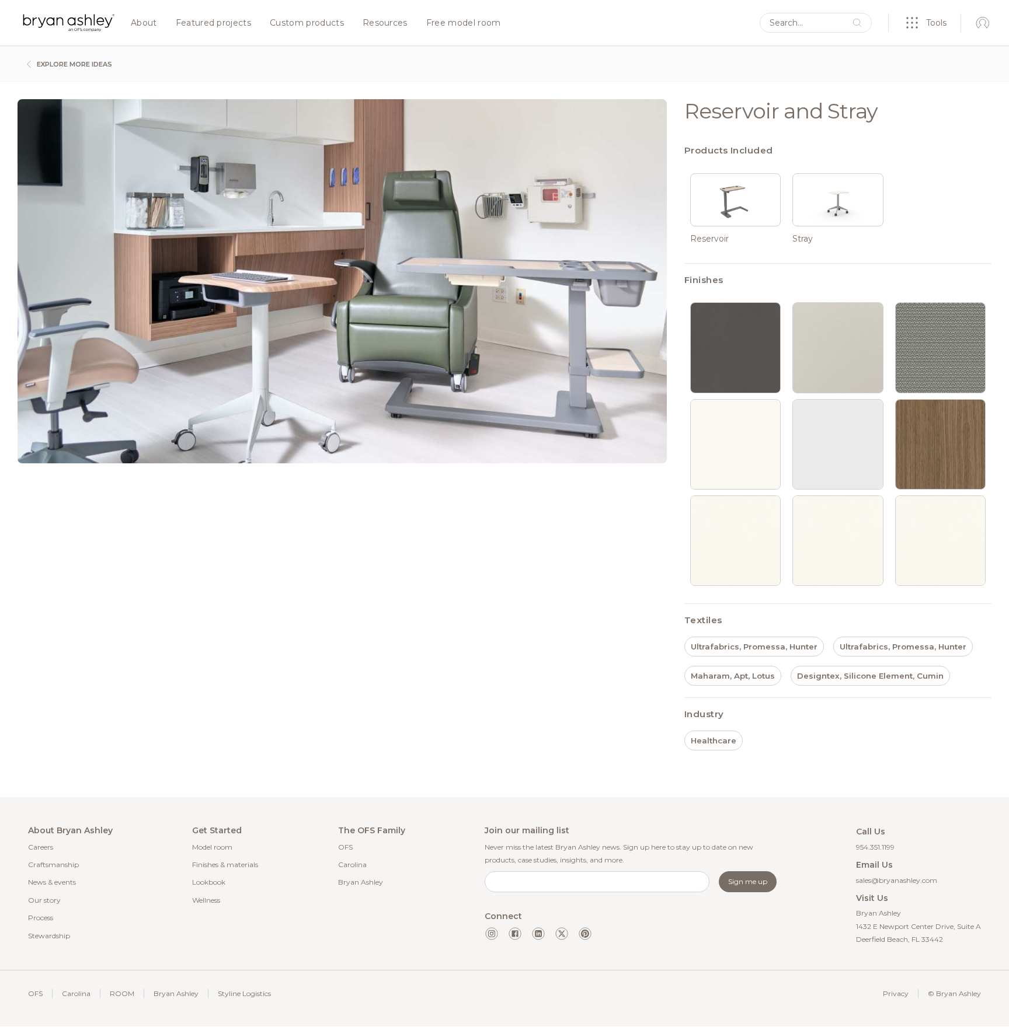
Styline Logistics (244, 993)
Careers (40, 847)
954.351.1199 (875, 847)
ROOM (122, 993)
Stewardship (49, 935)
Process (40, 917)
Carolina (352, 864)
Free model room (463, 23)
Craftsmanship (53, 864)
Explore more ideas (73, 64)
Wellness (206, 900)
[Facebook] (515, 934)
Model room (212, 847)
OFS (345, 847)
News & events (52, 882)
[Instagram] (492, 934)
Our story (44, 900)
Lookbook (208, 882)
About (144, 23)
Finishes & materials (225, 864)
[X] (562, 934)
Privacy (896, 993)
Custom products (307, 23)
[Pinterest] (585, 934)
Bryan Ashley (360, 882)
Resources (385, 23)
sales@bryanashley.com (896, 880)
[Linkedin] (538, 934)
